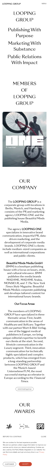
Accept (25, 464)
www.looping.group (24, 389)
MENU (44, 3)
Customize (9, 464)
